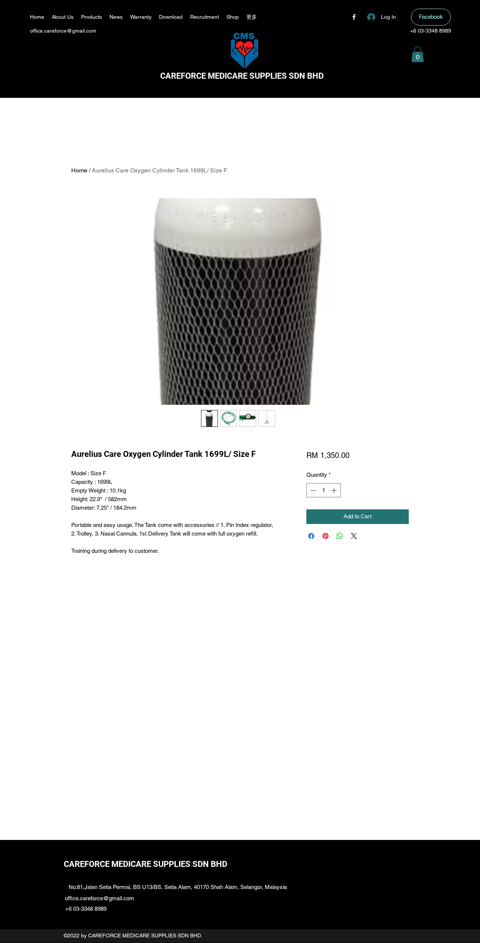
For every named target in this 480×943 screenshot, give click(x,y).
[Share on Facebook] (311, 535)
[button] (417, 54)
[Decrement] (313, 490)
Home (79, 170)
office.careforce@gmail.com (63, 31)
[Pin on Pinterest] (325, 535)
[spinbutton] (323, 490)
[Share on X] (354, 535)
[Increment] (335, 490)
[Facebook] (354, 17)
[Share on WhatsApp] (339, 535)
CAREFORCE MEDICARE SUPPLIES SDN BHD (242, 76)
